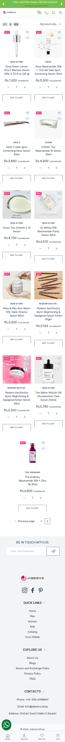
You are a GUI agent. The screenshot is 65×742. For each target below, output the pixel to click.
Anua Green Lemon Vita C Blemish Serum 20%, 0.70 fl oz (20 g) (16, 70)
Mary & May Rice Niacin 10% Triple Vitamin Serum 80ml (16, 312)
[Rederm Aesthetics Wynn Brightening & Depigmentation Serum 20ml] (17, 369)
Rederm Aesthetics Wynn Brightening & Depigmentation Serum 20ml (17, 398)
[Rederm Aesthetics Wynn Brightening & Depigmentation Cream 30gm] (48, 285)
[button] (3, 4)
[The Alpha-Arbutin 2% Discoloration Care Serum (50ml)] (48, 369)
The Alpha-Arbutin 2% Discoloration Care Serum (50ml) (48, 396)
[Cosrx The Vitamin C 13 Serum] (17, 204)
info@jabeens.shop (36, 706)
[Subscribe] (53, 551)
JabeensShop (37, 729)
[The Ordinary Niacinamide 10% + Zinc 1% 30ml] (32, 454)
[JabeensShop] (9, 13)
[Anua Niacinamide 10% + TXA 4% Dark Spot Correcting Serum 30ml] (48, 43)
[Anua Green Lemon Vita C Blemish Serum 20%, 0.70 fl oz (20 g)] (17, 43)
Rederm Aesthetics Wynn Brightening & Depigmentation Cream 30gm (48, 314)
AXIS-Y (16, 142)
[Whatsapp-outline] (6, 724)
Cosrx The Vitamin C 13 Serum (17, 229)
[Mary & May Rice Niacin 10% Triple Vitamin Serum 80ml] (17, 285)
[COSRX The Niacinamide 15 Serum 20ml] (48, 124)
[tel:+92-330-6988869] (46, 12)
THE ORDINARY (32, 472)
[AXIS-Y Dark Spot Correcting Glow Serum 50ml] (17, 124)
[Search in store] (53, 12)
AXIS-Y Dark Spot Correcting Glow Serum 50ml (16, 151)
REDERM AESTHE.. (48, 303)
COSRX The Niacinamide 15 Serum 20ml (48, 151)
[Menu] (60, 12)
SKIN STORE (16, 62)
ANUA (48, 62)
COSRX (48, 142)
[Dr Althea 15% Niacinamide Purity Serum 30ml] (48, 204)
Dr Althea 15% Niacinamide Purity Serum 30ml (48, 231)
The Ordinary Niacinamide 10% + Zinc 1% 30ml (32, 480)
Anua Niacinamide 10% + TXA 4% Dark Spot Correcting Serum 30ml (48, 70)
